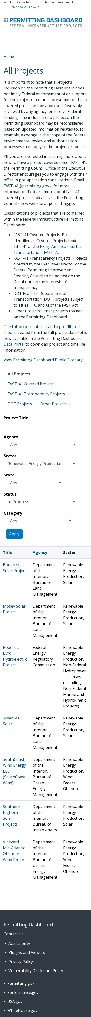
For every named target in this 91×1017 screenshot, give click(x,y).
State (9, 475)
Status (10, 494)
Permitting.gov (20, 983)
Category (13, 513)
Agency (11, 437)
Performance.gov (23, 992)
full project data (26, 326)
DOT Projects (20, 404)
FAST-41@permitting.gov (26, 185)
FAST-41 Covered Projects (31, 384)
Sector (10, 456)
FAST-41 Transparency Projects (36, 394)
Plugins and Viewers (26, 952)
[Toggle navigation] (80, 41)
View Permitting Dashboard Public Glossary (43, 360)
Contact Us (14, 934)
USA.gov (14, 1001)
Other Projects (53, 404)
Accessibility (19, 943)
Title (7, 552)
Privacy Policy (20, 961)
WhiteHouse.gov (22, 1010)
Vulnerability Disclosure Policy (35, 970)
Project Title (16, 417)
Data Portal (14, 344)
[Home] (43, 22)
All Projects (19, 373)
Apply (14, 534)
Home (9, 56)
